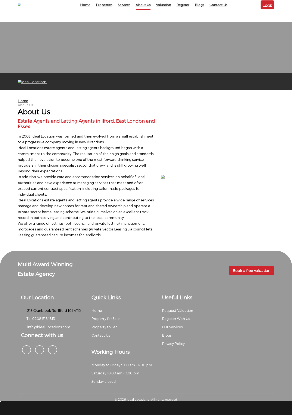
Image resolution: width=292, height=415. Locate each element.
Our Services (172, 327)
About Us (143, 5)
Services (124, 5)
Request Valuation (177, 310)
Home (85, 5)
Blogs (199, 5)
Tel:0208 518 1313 (40, 319)
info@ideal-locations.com (48, 327)
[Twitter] (52, 349)
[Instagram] (39, 349)
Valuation (163, 5)
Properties (104, 5)
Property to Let (104, 327)
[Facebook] (26, 349)
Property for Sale (105, 319)
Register (183, 5)
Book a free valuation (251, 270)
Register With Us (176, 319)
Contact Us (218, 5)
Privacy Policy (173, 344)
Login (267, 5)
